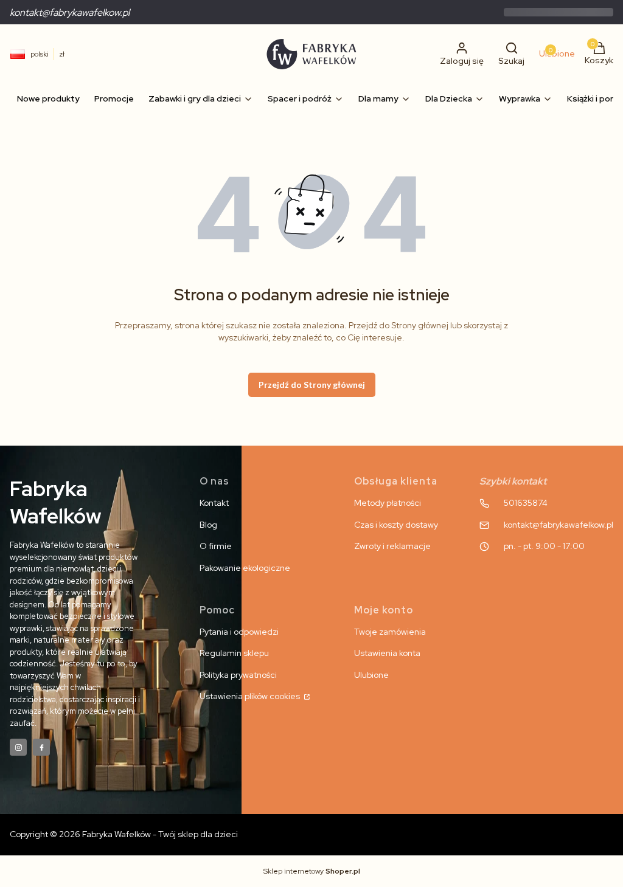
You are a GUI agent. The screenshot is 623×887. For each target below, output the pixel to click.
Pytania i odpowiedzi (239, 631)
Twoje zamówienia (390, 631)
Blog (208, 524)
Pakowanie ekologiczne (245, 567)
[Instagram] (18, 747)
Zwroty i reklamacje (392, 545)
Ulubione (371, 674)
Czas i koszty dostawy (396, 524)
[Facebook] (41, 747)
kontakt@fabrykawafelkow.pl (70, 12)
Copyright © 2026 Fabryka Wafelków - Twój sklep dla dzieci (124, 834)
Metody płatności (387, 502)
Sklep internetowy (311, 871)
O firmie (216, 545)
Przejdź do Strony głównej (312, 384)
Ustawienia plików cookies (251, 696)
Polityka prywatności (238, 674)
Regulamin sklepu (234, 652)
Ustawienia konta (387, 652)
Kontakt (214, 502)
